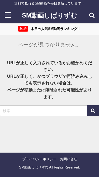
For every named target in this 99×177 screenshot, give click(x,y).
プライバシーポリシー (39, 159)
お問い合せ (68, 159)
